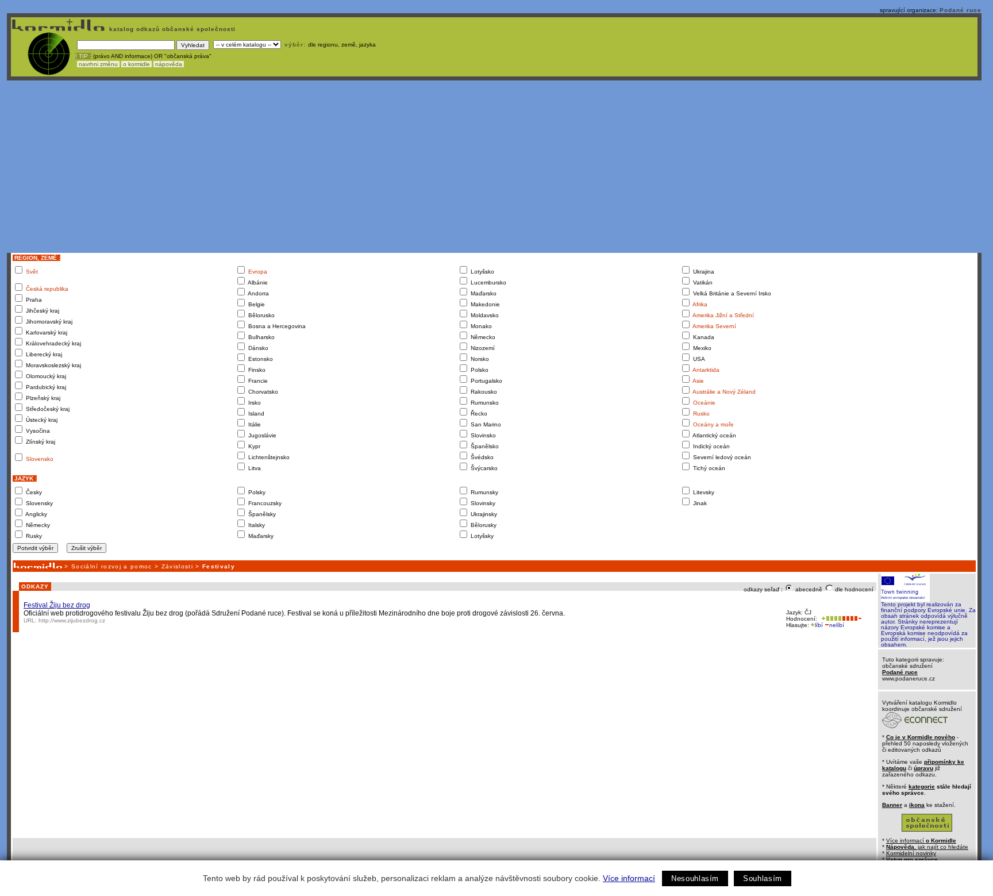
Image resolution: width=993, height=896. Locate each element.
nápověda (168, 64)
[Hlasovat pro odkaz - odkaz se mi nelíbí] (851, 619)
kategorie (922, 786)
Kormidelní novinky (911, 853)
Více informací (629, 878)
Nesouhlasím (695, 878)
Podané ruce (961, 10)
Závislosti (177, 566)
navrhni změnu (98, 64)
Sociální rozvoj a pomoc (111, 566)
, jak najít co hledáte (927, 847)
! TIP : (83, 56)
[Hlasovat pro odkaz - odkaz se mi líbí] (830, 619)
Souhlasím (762, 878)
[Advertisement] (494, 166)
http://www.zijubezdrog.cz (72, 620)
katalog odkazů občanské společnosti (171, 29)
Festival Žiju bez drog (57, 605)
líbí (819, 625)
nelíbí (836, 625)
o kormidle (136, 64)
